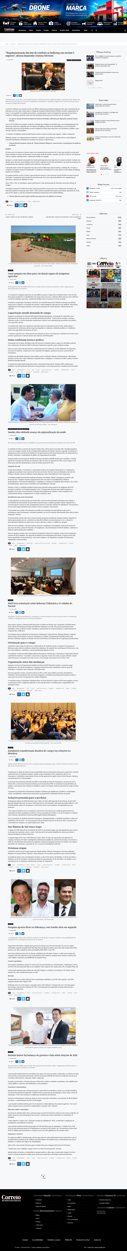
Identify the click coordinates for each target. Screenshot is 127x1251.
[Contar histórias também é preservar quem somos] (90, 74)
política (15, 545)
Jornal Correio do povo (20, 201)
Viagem (70, 1216)
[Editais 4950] (90, 82)
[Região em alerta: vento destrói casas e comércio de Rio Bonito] (90, 122)
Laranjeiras (22, 30)
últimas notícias (36, 201)
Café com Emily (103, 165)
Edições (88, 242)
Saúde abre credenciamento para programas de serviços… (105, 105)
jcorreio (11, 201)
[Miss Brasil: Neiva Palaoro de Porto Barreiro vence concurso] (90, 131)
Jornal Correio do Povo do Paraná (42, 543)
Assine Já (97, 1240)
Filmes (38, 1215)
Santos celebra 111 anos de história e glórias (19, 217)
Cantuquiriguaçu (21, 369)
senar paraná (28, 372)
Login (69, 1199)
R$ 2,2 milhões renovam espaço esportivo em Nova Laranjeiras (108, 57)
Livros (37, 1218)
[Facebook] (125, 11)
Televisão (38, 1228)
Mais (85, 30)
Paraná (38, 30)
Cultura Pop (39, 1225)
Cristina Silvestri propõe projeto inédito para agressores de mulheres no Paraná (35, 196)
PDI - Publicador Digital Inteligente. (94, 1247)
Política (54, 30)
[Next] (119, 164)
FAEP (33, 369)
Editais (88, 231)
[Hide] (126, 26)
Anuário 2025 (64, 30)
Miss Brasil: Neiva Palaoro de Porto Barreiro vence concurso (106, 129)
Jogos (69, 1206)
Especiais (70, 1222)
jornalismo (56, 369)
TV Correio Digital (73, 1219)
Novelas (38, 1221)
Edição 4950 (104, 303)
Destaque (88, 221)
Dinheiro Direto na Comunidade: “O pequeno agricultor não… (106, 65)
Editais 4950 (99, 80)
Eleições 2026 (13, 429)
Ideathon (33, 864)
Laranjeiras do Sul (65, 369)
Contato (25, 1240)
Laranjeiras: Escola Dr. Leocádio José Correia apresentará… (106, 113)
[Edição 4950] (104, 285)
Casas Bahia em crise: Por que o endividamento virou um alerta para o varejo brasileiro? (119, 172)
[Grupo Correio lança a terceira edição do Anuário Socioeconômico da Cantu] (90, 139)
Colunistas (39, 1199)
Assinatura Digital (105, 1203)
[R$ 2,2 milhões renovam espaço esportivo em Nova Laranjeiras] (90, 58)
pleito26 (11, 995)
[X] (125, 19)
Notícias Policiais (91, 238)
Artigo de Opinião (41, 1206)
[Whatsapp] (125, 15)
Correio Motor (72, 1203)
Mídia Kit (68, 1240)
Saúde (88, 245)
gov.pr (28, 1158)
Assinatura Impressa (105, 1199)
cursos (28, 369)
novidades (11, 372)
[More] (125, 22)
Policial (46, 30)
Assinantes (76, 30)
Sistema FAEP (36, 372)
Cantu (31, 30)
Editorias (38, 1203)
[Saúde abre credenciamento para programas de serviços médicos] (90, 106)
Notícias (73, 369)
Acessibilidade (37, 1240)
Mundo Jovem (71, 1209)
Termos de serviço (83, 1240)
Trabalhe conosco (54, 1240)
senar (22, 372)
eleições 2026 (30, 543)
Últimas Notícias (76, 60)
